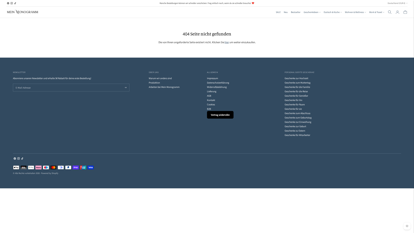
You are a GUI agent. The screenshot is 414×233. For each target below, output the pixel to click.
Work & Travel (375, 12)
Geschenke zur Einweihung (298, 121)
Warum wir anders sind (160, 78)
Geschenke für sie (293, 108)
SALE (278, 12)
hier (227, 42)
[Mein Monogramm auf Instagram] (12, 3)
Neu (286, 12)
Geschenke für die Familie (297, 87)
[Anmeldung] (397, 12)
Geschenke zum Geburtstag (298, 117)
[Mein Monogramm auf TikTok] (15, 3)
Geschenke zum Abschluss (297, 113)
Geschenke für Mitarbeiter (297, 135)
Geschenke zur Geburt (295, 126)
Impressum (212, 78)
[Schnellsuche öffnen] (389, 12)
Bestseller (295, 12)
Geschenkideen (311, 12)
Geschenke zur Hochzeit (296, 78)
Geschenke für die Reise (296, 91)
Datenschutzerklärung (218, 82)
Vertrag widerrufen (220, 114)
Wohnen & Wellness (354, 12)
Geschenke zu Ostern (295, 130)
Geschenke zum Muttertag (297, 82)
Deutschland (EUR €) (396, 3)
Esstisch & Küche (332, 12)
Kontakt (211, 100)
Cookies (211, 104)
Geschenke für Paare (295, 104)
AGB (209, 95)
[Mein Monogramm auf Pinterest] (8, 3)
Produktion (154, 82)
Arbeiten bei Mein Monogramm (164, 87)
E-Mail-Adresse (22, 84)
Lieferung (211, 91)
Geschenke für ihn (293, 100)
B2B (209, 108)
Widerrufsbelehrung (217, 87)
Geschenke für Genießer (296, 95)
